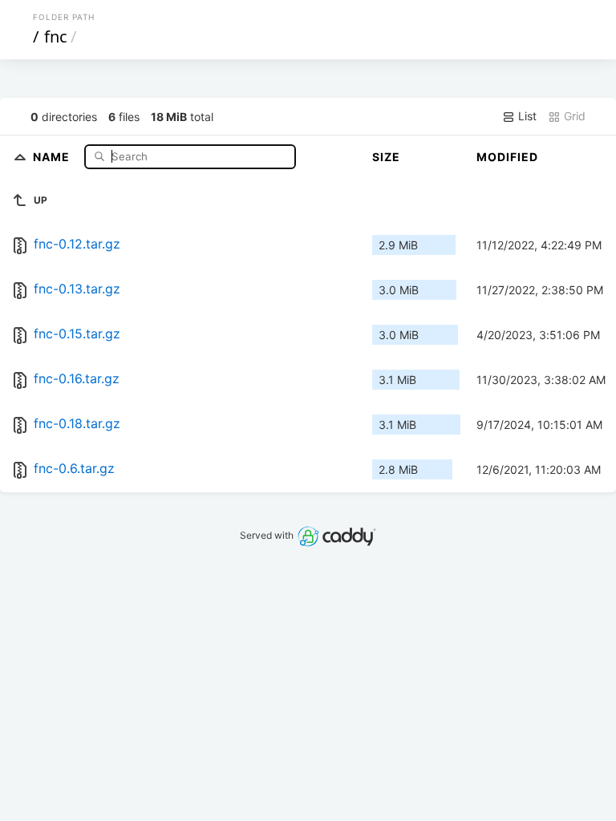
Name (53, 156)
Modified (507, 157)
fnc (55, 36)
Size (386, 157)
